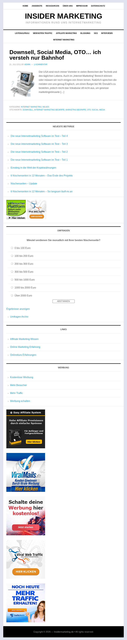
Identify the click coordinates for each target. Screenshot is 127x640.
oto (89, 110)
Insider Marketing (63, 16)
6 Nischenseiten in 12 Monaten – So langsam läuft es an (41, 191)
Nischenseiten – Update (24, 183)
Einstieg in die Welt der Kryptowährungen (33, 167)
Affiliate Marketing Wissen (24, 339)
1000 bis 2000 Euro (25, 287)
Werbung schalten (20, 401)
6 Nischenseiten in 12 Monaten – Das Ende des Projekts (42, 175)
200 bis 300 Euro (24, 264)
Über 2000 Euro (23, 295)
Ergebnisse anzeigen (18, 309)
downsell (28, 110)
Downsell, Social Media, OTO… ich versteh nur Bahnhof (55, 55)
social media (98, 110)
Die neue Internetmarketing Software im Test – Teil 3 (39, 144)
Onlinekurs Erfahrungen (23, 355)
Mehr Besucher (18, 385)
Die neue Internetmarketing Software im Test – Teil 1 (39, 159)
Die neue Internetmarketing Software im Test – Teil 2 (39, 152)
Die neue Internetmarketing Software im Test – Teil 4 (39, 136)
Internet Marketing (31, 107)
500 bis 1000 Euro (25, 279)
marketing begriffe (76, 110)
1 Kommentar (40, 64)
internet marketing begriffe (49, 110)
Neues (46, 107)
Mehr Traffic (16, 393)
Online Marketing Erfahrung (25, 347)
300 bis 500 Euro (24, 271)
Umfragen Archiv (19, 316)
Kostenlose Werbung (21, 377)
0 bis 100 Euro (23, 248)
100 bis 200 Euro (24, 256)
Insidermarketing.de (64, 632)
